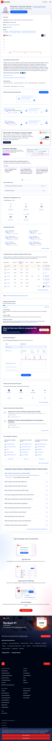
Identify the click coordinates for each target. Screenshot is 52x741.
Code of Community (6, 695)
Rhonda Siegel (11, 109)
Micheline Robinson (41, 446)
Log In (3, 711)
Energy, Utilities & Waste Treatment (39, 645)
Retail (24, 645)
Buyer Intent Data (5, 677)
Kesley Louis (11, 242)
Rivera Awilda (11, 230)
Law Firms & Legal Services (14, 643)
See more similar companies (43, 289)
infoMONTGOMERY (8, 272)
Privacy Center (26, 697)
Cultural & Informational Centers (28, 31)
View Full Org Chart (44, 92)
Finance (31, 643)
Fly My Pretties (40, 452)
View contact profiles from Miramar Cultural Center (15, 77)
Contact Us (25, 682)
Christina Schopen (47, 282)
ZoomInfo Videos (26, 690)
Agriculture (44, 643)
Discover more (44, 329)
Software (4, 645)
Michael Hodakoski (47, 268)
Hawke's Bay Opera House (42, 444)
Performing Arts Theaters (15, 31)
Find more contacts (45, 248)
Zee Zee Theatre (10, 452)
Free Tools (4, 682)
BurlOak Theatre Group (11, 454)
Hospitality (6, 31)
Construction (4, 643)
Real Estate (21, 648)
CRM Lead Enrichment (6, 680)
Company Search (16, 652)
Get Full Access (6, 154)
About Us (25, 670)
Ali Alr (8, 449)
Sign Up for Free (26, 610)
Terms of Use (4, 725)
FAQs (24, 677)
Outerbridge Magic (10, 444)
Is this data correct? (9, 75)
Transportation (15, 648)
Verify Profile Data (5, 700)
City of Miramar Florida (8, 286)
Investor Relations (27, 675)
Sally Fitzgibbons (25, 454)
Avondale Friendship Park (8, 282)
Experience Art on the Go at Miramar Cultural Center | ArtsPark (24, 411)
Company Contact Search (7, 675)
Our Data (3, 690)
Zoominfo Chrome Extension (8, 684)
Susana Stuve (35, 230)
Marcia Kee (10, 121)
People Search (6, 652)
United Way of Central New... (8, 276)
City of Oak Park (8, 269)
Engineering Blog (26, 695)
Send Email (44, 185)
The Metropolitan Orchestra (27, 444)
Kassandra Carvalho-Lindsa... (47, 285)
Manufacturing (37, 643)
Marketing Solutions (6, 673)
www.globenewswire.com (15, 416)
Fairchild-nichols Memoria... (8, 279)
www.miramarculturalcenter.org (13, 24)
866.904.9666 (4, 713)
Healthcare (29, 645)
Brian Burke (35, 236)
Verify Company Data (6, 697)
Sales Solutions (5, 670)
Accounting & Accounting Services (14, 645)
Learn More (7, 142)
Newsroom (25, 693)
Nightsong (39, 454)
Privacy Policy (4, 722)
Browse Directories (45, 636)
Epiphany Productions (26, 449)
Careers (24, 680)
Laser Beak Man (25, 452)
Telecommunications (6, 648)
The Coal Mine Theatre (11, 446)
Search (45, 1)
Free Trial (47, 663)
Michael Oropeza (36, 242)
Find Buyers (44, 190)
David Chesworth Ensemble (27, 446)
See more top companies (44, 463)
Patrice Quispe (12, 236)
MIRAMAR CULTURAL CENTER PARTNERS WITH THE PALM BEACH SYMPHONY (25, 421)
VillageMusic (39, 449)
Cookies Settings (26, 738)
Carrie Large (47, 275)
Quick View (11, 209)
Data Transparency (5, 693)
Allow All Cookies (26, 735)
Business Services (24, 643)
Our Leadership (26, 673)
